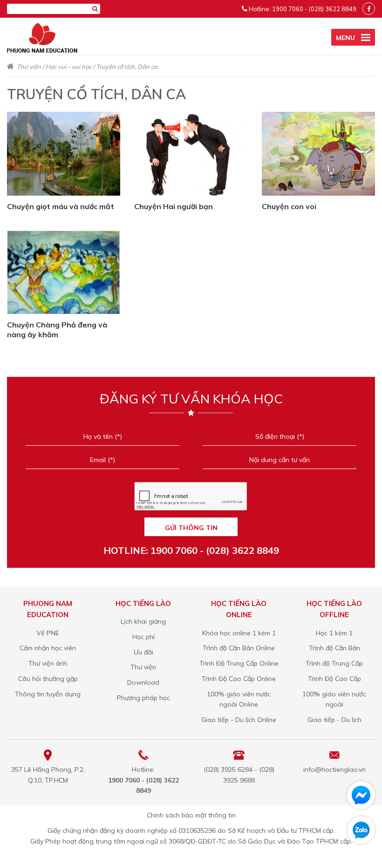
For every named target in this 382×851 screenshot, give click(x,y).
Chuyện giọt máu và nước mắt (60, 206)
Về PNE (47, 633)
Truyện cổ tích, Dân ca (126, 66)
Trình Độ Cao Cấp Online (239, 678)
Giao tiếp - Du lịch (334, 719)
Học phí (143, 637)
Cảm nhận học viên (48, 648)
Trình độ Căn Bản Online (239, 648)
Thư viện (29, 66)
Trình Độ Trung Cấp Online (239, 663)
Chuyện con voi (289, 206)
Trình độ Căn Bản (334, 648)
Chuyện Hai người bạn (173, 206)
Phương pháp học (143, 698)
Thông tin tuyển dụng (48, 694)
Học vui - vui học (68, 66)
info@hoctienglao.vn (334, 769)
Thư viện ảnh (47, 663)
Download (143, 682)
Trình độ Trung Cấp (334, 663)
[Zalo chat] (361, 830)
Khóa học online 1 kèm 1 (239, 633)
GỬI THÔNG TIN (191, 528)
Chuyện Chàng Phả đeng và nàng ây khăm (57, 329)
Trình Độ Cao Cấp (334, 678)
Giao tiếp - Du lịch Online (238, 719)
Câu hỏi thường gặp (48, 678)
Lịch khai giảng (143, 621)
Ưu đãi (143, 652)
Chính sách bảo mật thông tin (191, 815)
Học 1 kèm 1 (334, 633)
